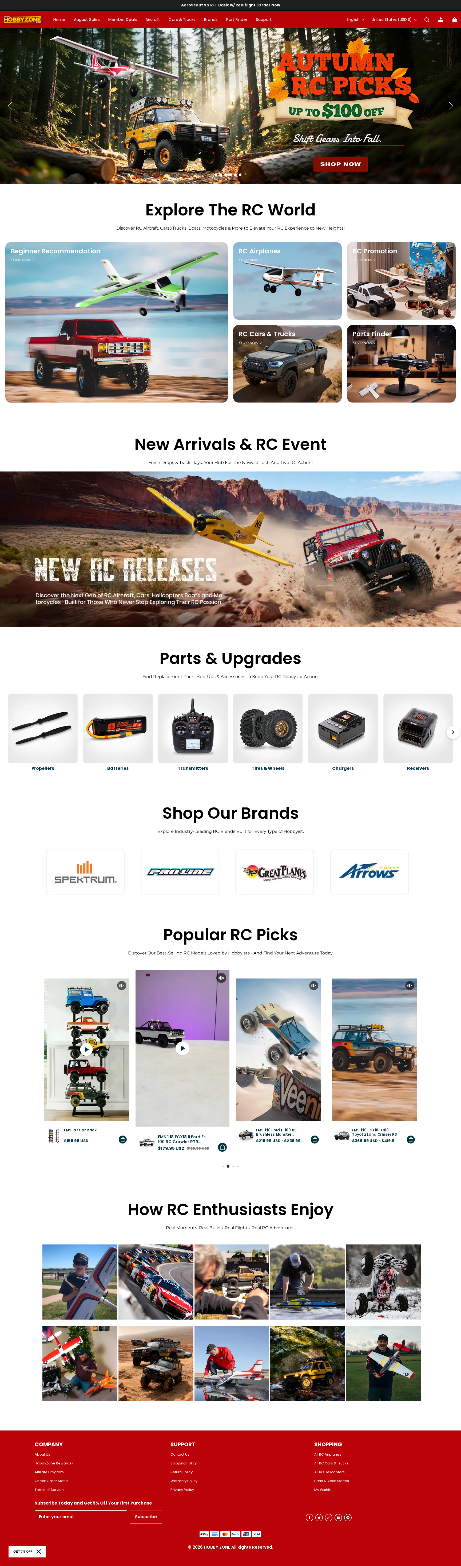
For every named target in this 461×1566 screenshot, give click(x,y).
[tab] (216, 174)
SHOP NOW (21, 260)
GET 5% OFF (22, 1551)
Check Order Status (52, 1481)
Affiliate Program (49, 1472)
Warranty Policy (183, 1481)
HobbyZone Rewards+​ (54, 1463)
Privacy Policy (182, 1489)
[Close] (39, 1551)
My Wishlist (323, 1489)
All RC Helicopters (329, 1472)
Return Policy (181, 1472)
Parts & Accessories (331, 1481)
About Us (42, 1454)
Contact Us (179, 1454)
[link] (264, 19)
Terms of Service (49, 1489)
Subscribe (146, 1517)
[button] (427, 20)
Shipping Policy (183, 1463)
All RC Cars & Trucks (331, 1463)
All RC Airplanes (327, 1454)
